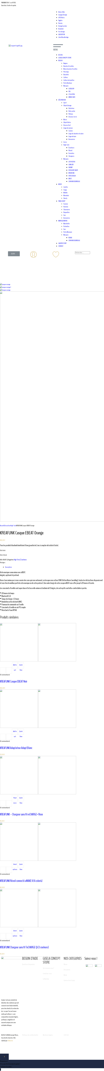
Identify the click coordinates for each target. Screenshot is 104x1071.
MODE (60, 184)
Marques (65, 86)
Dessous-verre (72, 117)
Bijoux (65, 964)
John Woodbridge (63, 37)
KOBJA (70, 237)
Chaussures (66, 209)
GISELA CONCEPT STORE (64, 57)
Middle (65, 192)
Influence (10, 1040)
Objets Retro (67, 122)
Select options (15, 865)
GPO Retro (61, 17)
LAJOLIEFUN (61, 34)
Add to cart (15, 666)
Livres (65, 142)
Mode (65, 975)
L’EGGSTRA (71, 94)
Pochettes (66, 226)
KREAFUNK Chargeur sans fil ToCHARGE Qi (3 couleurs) (24, 947)
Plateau (70, 114)
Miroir (65, 119)
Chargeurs (71, 156)
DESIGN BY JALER (73, 170)
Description (8, 567)
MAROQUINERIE (62, 221)
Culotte (65, 187)
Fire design (61, 31)
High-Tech (66, 145)
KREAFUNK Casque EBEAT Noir (13, 681)
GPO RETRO (71, 162)
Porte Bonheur (67, 83)
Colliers (65, 77)
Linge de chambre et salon (75, 133)
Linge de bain (72, 136)
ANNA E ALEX (71, 97)
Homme (65, 207)
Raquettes (66, 212)
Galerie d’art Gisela (69, 980)
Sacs (64, 215)
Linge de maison (68, 128)
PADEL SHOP (61, 201)
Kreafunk (60, 29)
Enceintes (71, 153)
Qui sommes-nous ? (48, 968)
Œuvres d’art (67, 125)
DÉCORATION (62, 100)
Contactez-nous (47, 973)
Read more (14, 799)
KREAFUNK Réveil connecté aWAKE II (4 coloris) (21, 881)
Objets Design (67, 105)
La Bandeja (46, 979)
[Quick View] (9, 670)
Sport (65, 102)
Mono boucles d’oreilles (70, 69)
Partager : (3, 562)
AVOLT (70, 178)
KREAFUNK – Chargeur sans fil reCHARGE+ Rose (21, 814)
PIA (69, 91)
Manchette (66, 223)
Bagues (65, 63)
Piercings (66, 72)
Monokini (66, 195)
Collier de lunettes (68, 80)
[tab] (54, 567)
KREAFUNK (71, 173)
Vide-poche (71, 111)
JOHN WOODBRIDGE (74, 181)
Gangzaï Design (62, 15)
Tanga (65, 190)
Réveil (70, 150)
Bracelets (66, 74)
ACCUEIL (60, 55)
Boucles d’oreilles (68, 66)
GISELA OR (71, 88)
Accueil (2, 525)
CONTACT (60, 246)
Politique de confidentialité (30, 1035)
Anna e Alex (61, 12)
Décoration (7, 525)
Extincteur (71, 108)
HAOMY (70, 167)
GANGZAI (70, 164)
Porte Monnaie (67, 232)
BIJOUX (60, 60)
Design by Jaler (62, 26)
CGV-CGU (66, 1035)
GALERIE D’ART (62, 243)
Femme (65, 204)
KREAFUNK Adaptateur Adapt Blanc (16, 748)
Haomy (60, 23)
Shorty (65, 198)
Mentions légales (48, 1035)
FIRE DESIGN (72, 176)
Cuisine (70, 131)
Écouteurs (71, 147)
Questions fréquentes (28, 964)
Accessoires (71, 139)
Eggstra (60, 20)
